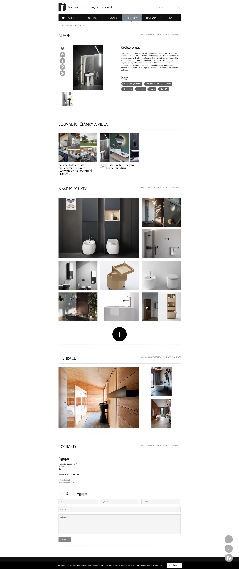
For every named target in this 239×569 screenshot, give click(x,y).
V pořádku (174, 565)
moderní (141, 89)
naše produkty (154, 35)
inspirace (167, 35)
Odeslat (64, 539)
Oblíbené (73, 18)
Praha (152, 89)
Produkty (151, 18)
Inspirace (93, 18)
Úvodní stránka (64, 25)
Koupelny (128, 89)
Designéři (112, 18)
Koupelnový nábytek (132, 84)
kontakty (176, 35)
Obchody (132, 18)
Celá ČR (164, 89)
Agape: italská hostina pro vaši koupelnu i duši (117, 166)
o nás (144, 35)
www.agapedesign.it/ (67, 482)
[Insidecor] (70, 7)
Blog (170, 18)
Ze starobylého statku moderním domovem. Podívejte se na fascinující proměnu (75, 169)
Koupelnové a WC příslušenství (159, 84)
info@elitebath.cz (65, 480)
